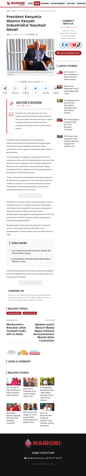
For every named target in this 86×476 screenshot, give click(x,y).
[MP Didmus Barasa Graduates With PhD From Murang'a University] (14, 407)
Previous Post (13, 320)
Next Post (49, 320)
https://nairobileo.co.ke (69, 53)
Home (30, 3)
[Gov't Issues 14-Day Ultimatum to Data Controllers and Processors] (14, 381)
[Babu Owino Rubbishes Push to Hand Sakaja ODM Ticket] (30, 382)
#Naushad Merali (14, 313)
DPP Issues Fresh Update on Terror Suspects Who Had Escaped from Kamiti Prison (30, 417)
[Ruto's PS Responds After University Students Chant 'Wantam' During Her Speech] (47, 407)
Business (45, 3)
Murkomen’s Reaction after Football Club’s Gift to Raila (16, 329)
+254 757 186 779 (55, 458)
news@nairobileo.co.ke (36, 458)
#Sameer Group (29, 313)
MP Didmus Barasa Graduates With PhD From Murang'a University (14, 418)
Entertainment (58, 3)
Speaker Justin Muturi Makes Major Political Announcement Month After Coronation (43, 332)
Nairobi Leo (34, 34)
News (37, 3)
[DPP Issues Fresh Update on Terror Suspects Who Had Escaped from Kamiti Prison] (30, 406)
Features (71, 3)
